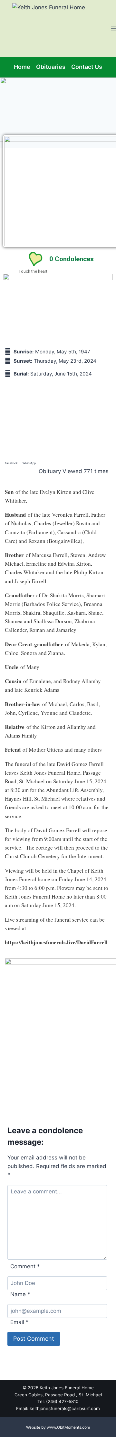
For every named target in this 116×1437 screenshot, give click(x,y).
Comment (25, 1266)
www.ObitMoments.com (68, 1427)
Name (20, 1294)
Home (22, 66)
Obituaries (50, 66)
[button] (11, 462)
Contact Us (86, 66)
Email (19, 1322)
